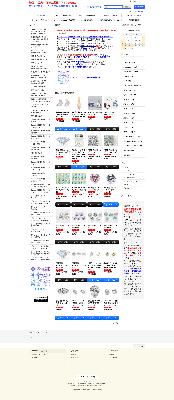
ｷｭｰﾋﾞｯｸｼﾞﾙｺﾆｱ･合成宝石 (132, 85)
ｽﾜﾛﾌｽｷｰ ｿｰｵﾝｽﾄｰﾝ (129, 118)
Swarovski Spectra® (130, 72)
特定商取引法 (74, 357)
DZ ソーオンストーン (134, 15)
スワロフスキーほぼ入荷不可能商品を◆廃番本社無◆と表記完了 (85, 37)
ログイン (131, 11)
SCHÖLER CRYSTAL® (86, 20)
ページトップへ (140, 346)
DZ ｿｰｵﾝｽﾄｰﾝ (128, 81)
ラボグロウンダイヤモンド (40, 20)
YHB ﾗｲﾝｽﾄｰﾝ (128, 76)
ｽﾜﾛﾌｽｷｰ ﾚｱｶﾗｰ (128, 99)
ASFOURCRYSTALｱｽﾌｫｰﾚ (132, 141)
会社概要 (34, 357)
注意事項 (126, 155)
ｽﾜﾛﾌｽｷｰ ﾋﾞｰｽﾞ (128, 127)
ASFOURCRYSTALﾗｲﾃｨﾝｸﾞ (133, 146)
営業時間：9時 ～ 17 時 (39, 354)
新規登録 (140, 11)
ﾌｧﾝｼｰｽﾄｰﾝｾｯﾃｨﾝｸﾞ (130, 95)
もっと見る (114, 323)
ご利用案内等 (74, 351)
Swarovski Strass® (130, 67)
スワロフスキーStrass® (63, 15)
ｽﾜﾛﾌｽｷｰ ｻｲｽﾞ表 (129, 104)
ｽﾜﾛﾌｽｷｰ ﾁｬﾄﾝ (128, 109)
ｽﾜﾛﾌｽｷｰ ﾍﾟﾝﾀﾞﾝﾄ (129, 132)
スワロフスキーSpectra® (87, 15)
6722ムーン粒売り (88, 48)
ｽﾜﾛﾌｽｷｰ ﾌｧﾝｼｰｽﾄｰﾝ (130, 123)
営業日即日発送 (134, 20)
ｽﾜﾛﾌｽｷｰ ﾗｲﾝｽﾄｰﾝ (129, 113)
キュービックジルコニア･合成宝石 (64, 20)
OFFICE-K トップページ (39, 351)
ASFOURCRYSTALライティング (110, 20)
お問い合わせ (94, 7)
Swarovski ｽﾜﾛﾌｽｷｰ (130, 62)
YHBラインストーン (110, 15)
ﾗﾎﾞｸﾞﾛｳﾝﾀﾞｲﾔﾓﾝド (130, 90)
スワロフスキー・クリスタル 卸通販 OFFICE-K (53, 6)
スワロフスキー (40, 15)
